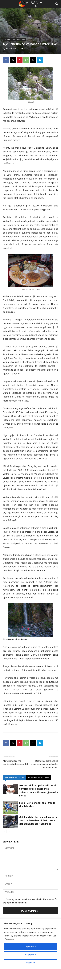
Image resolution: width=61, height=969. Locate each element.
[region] (30, 943)
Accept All (30, 946)
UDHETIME (21, 39)
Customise (30, 954)
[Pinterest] (20, 60)
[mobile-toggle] (5, 4)
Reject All (30, 962)
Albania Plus (11, 49)
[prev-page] (5, 831)
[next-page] (9, 831)
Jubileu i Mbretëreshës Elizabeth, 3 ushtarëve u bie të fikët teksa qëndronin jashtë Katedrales (38, 820)
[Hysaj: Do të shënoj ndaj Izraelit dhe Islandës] (10, 807)
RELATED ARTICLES (14, 777)
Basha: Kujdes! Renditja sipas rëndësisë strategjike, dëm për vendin (44, 764)
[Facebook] (6, 60)
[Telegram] (40, 60)
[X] (13, 60)
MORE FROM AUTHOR (38, 777)
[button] (57, 4)
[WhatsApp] (26, 60)
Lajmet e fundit (9, 39)
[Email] (33, 60)
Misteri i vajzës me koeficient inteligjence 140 (15, 762)
